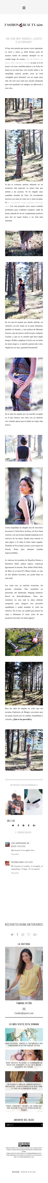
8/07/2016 (29, 862)
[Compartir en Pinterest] (23, 825)
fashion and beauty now (26, 1148)
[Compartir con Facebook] (18, 825)
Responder (15, 854)
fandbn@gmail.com (24, 1013)
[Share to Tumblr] (29, 825)
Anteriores (35, 924)
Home (23, 924)
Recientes (12, 924)
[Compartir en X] (13, 825)
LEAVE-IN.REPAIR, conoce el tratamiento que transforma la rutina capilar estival (24, 1044)
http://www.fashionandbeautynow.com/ (31, 1153)
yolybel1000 (17, 862)
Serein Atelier (28, 1172)
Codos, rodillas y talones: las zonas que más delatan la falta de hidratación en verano (24, 1108)
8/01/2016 (21, 846)
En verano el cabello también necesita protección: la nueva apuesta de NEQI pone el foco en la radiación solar (24, 1086)
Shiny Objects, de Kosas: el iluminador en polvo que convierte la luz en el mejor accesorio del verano (24, 1065)
